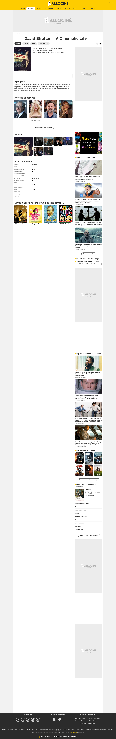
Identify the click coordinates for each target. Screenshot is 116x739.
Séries (39, 8)
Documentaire (58, 48)
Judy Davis (66, 119)
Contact (4, 729)
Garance (77, 519)
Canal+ (92, 8)
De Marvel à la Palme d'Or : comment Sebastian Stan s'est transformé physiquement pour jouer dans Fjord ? (88, 246)
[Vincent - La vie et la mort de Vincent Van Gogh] (50, 214)
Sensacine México (85, 723)
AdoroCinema (93, 721)
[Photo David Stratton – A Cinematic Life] (23, 146)
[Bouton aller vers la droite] (100, 44)
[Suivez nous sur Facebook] (18, 720)
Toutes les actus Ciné (88, 254)
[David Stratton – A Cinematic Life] (22, 59)
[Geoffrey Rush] (20, 109)
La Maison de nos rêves (82, 503)
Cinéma (30, 8)
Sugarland (35, 224)
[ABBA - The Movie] (66, 214)
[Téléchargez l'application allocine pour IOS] (55, 719)
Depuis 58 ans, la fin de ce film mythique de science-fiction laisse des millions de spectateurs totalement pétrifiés (87, 178)
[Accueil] (58, 3)
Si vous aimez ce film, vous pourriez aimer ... (39, 202)
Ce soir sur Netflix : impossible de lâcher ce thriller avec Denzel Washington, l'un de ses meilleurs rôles (87, 374)
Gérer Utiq (110, 729)
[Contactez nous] (38, 720)
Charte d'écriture (90, 729)
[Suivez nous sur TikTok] (33, 720)
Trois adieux (78, 526)
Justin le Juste (79, 529)
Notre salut (78, 507)
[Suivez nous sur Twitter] (23, 720)
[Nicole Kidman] (35, 109)
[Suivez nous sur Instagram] (28, 720)
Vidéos (67, 8)
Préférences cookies (56, 729)
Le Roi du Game (79, 523)
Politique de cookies (45, 729)
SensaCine (92, 718)
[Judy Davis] (66, 109)
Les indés (83, 8)
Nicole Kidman (49, 52)
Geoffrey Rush (40, 52)
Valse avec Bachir (20, 224)
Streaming (49, 8)
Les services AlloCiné (100, 729)
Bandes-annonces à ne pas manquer (88, 480)
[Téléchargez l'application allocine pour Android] (60, 719)
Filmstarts (78, 718)
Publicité (28, 729)
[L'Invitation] (79, 495)
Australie (34, 164)
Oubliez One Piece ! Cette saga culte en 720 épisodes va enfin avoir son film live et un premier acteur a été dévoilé (87, 201)
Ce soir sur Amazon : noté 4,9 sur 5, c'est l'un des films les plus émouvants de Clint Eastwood (88, 223)
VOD (74, 8)
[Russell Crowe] (50, 109)
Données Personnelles (68, 729)
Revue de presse (80, 729)
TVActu (58, 8)
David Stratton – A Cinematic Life (88, 261)
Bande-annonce (89, 495)
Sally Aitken (38, 50)
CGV (37, 729)
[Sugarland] (35, 214)
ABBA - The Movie (66, 224)
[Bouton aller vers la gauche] (97, 44)
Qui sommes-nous (12, 729)
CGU (33, 729)
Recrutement (21, 729)
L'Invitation (88, 489)
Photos (18, 134)
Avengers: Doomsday (81, 516)
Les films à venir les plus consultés (89, 535)
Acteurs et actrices (24, 97)
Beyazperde (78, 721)
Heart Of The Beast (80, 510)
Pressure (77, 513)
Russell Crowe (59, 52)
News (23, 8)
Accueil (16, 33)
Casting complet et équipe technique (43, 127)
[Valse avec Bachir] (20, 214)
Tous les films (27, 33)
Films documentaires (35, 33)
